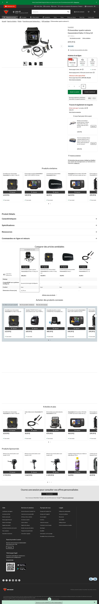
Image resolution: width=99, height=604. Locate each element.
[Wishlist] (88, 12)
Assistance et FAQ (6, 514)
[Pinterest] (16, 580)
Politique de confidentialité (64, 511)
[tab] (72, 62)
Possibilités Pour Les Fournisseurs (47, 536)
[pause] (7, 2)
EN (94, 6)
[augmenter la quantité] (69, 86)
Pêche (19, 21)
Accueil (4, 21)
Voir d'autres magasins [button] (75, 79)
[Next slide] (96, 2)
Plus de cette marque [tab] (41, 304)
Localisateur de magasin (7, 511)
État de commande (6, 517)
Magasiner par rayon (11, 17)
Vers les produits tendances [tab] (27, 304)
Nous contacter (5, 530)
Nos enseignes (43, 517)
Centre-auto (91, 17)
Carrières (42, 519)
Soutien (55, 6)
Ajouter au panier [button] (74, 92)
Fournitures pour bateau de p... (31, 21)
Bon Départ (42, 528)
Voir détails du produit (75, 38)
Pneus (62, 17)
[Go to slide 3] (36, 64)
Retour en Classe (71, 17)
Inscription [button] (47, 6)
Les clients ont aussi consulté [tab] (10, 304)
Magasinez (76, 2)
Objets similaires (86, 38)
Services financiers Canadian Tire (28, 511)
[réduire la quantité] (79, 86)
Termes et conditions (63, 514)
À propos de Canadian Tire (45, 511)
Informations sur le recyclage (46, 533)
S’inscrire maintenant (68, 497)
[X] (7, 580)
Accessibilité (61, 519)
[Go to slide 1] (25, 64)
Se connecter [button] (89, 6)
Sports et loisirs (11, 21)
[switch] (5, 274)
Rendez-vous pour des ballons (27, 528)
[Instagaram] (10, 580)
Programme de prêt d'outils (27, 530)
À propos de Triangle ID (45, 514)
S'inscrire (10, 547)
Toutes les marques (44, 522)
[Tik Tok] (19, 580)
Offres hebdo (35, 17)
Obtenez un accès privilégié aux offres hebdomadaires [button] (49, 602)
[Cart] (94, 12)
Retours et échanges (6, 522)
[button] (68, 12)
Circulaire (24, 17)
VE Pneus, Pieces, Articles (26, 517)
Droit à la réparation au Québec (65, 525)
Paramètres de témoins (7, 533)
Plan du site (61, 517)
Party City (81, 17)
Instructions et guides (25, 533)
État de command (80, 11)
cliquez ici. (77, 163)
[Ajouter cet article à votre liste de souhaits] (83, 86)
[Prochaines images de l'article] (61, 46)
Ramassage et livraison (7, 519)
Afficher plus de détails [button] (48, 295)
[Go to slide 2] (30, 64)
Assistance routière (25, 519)
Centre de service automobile (27, 514)
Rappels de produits (6, 525)
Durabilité (42, 530)
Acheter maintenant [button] (89, 92)
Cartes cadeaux (24, 522)
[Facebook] (3, 580)
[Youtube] (13, 580)
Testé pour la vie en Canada (45, 525)
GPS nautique (46, 21)
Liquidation (47, 17)
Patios (55, 17)
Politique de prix (62, 522)
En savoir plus (9, 560)
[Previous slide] (2, 2)
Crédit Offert (39, 6)
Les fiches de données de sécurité (9, 528)
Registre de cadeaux (25, 525)
